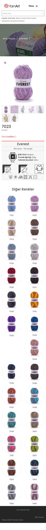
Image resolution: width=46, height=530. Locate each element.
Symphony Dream (17, 21)
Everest (23, 38)
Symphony (6, 21)
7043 (34, 335)
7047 (11, 407)
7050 (34, 431)
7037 (34, 287)
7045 (11, 383)
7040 (11, 311)
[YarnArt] (12, 6)
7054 (34, 479)
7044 (34, 359)
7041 (34, 311)
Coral (23, 18)
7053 (11, 479)
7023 (34, 215)
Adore (18, 18)
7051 (12, 455)
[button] (5, 63)
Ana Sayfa (9, 38)
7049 (11, 431)
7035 (34, 263)
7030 (11, 263)
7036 (11, 287)
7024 (11, 239)
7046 (34, 383)
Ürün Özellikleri (8, 136)
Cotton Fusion (30, 18)
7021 (12, 215)
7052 (34, 455)
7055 (11, 503)
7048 (34, 407)
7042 (11, 335)
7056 (34, 503)
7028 (34, 239)
